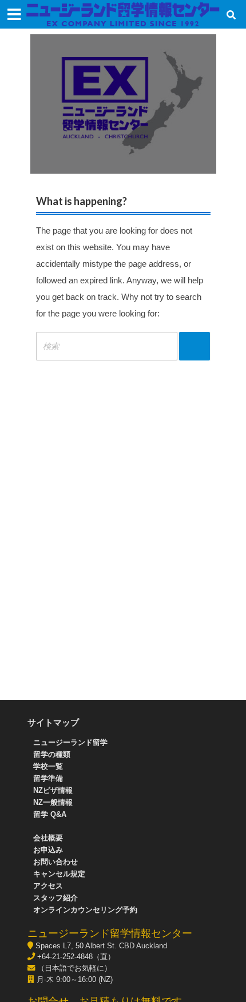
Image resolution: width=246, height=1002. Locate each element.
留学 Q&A (49, 815)
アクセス (48, 886)
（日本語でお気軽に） (73, 968)
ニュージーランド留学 (70, 743)
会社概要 (48, 838)
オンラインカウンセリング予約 (85, 910)
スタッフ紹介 (55, 898)
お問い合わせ (55, 862)
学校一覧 (48, 767)
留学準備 (48, 779)
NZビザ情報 (53, 791)
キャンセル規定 (59, 874)
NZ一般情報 (53, 803)
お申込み (48, 850)
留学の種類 (51, 755)
